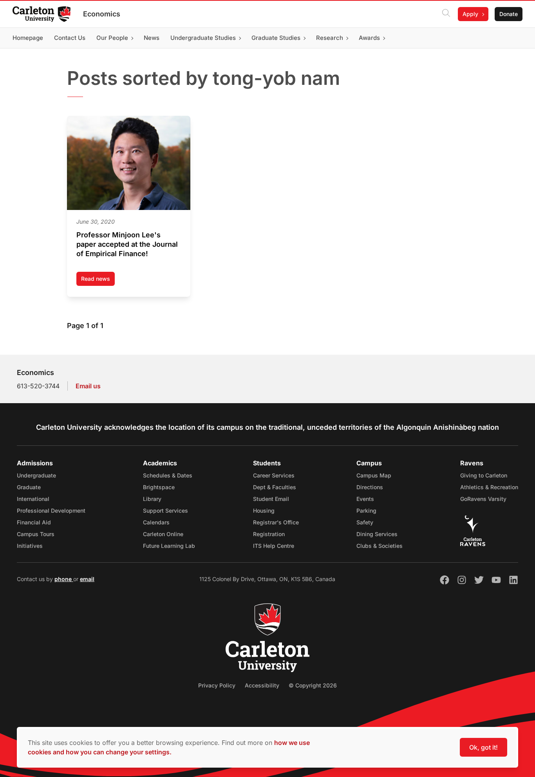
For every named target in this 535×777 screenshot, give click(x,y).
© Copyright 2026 (313, 685)
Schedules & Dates (167, 475)
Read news (98, 280)
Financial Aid (34, 522)
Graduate (29, 487)
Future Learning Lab (169, 545)
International (33, 498)
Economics (101, 14)
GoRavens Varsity (483, 498)
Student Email (271, 498)
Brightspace (159, 487)
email (87, 579)
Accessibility (262, 685)
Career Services (274, 475)
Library (152, 498)
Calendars (156, 522)
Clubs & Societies (379, 545)
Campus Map (373, 475)
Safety (364, 522)
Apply (470, 14)
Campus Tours (35, 534)
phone (63, 579)
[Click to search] (446, 14)
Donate (508, 14)
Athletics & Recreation (489, 487)
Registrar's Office (276, 522)
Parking (366, 510)
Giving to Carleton (483, 475)
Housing (264, 510)
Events (365, 498)
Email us (88, 386)
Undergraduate (36, 475)
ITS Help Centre (273, 545)
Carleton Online (163, 534)
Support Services (165, 510)
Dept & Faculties (274, 487)
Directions (369, 487)
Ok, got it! (483, 747)
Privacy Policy (216, 685)
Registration (269, 534)
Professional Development (51, 510)
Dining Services (377, 534)
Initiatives (30, 545)
